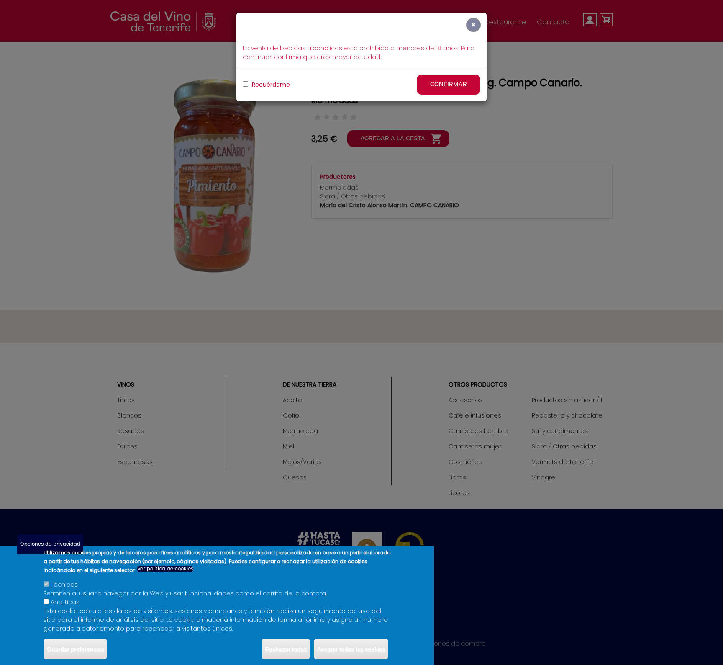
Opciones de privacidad (50, 544)
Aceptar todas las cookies (351, 649)
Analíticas (65, 602)
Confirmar (448, 84)
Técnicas (64, 584)
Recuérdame (270, 84)
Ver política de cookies (165, 569)
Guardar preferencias (75, 649)
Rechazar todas (286, 649)
